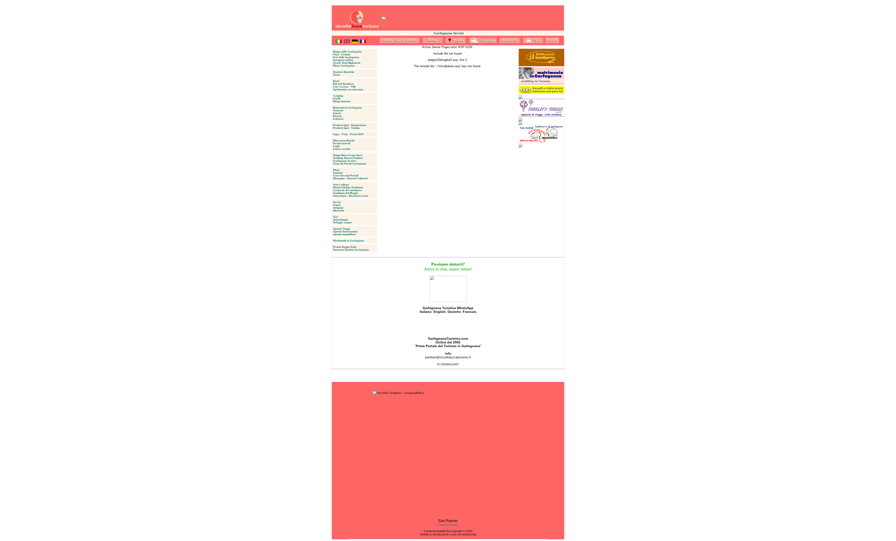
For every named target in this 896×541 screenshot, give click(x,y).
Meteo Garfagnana (344, 65)
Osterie (337, 113)
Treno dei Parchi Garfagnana (349, 163)
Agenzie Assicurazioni (345, 231)
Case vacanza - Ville (344, 86)
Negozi (337, 204)
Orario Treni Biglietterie (346, 62)
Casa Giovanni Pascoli (345, 175)
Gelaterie (338, 118)
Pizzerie (337, 116)
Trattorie (338, 110)
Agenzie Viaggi (341, 228)
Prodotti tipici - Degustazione (349, 125)
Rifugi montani (341, 101)
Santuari (338, 172)
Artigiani (338, 207)
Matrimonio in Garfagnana (348, 240)
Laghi (336, 146)
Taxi (335, 216)
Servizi (337, 202)
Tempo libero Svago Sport (347, 155)
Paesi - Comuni (341, 54)
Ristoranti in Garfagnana (347, 107)
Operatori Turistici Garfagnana (351, 249)
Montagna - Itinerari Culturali (350, 178)
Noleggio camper (342, 222)
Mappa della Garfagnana (347, 51)
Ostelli (336, 98)
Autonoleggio (340, 219)
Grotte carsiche (341, 148)
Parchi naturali (341, 143)
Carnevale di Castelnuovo (347, 190)
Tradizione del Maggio (345, 193)
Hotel (336, 81)
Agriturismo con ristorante (348, 89)
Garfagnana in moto (344, 160)
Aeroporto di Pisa (343, 60)
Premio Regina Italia (345, 246)
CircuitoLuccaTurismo (448, 525)
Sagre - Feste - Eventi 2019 (348, 134)
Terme (336, 74)
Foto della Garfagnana (346, 57)
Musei (336, 169)
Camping (338, 95)
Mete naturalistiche (344, 140)
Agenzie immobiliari (344, 234)
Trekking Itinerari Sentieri (348, 158)
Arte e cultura (341, 184)
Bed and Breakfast (343, 83)
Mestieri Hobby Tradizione (348, 187)
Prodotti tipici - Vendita (346, 127)
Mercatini (338, 210)
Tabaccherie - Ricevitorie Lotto (350, 195)
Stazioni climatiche (343, 71)
